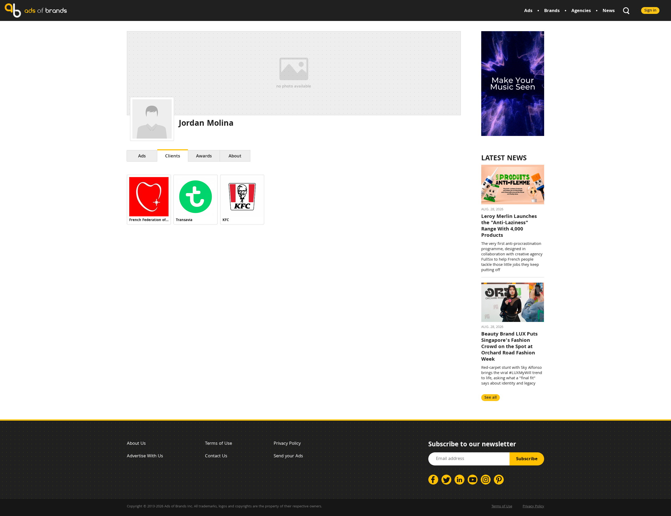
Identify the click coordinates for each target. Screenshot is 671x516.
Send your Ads (288, 456)
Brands (552, 11)
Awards (204, 156)
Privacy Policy (287, 444)
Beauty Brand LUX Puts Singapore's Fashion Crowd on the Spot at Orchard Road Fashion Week (509, 347)
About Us (136, 444)
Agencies (581, 11)
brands (45, 10)
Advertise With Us (145, 456)
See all (490, 397)
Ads (528, 11)
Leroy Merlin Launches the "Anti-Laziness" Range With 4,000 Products (509, 226)
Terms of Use (218, 444)
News (609, 11)
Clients (172, 156)
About (235, 156)
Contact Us (216, 456)
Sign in (650, 10)
